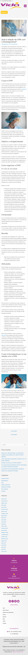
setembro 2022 (4, 513)
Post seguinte (14, 434)
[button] (25, 6)
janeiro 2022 (4, 530)
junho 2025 (3, 498)
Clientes (4, 616)
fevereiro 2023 (4, 509)
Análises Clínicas (5, 478)
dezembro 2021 (4, 532)
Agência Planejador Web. (18, 651)
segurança (24, 89)
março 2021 (4, 551)
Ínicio (4, 608)
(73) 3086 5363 (14, 570)
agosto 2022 (4, 515)
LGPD (4, 621)
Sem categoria (4, 489)
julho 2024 (3, 505)
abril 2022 (3, 524)
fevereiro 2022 (4, 528)
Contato (4, 623)
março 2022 (4, 526)
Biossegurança (5, 44)
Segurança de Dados (6, 486)
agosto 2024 (4, 503)
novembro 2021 (4, 534)
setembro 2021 (4, 538)
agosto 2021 (4, 540)
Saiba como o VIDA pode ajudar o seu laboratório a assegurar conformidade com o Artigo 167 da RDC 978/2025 (12, 454)
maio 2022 (3, 522)
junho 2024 (3, 507)
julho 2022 (3, 517)
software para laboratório (8, 612)
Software (3, 491)
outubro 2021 (4, 536)
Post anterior (14, 431)
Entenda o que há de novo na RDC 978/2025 (11, 462)
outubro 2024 (4, 500)
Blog (4, 619)
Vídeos (4, 614)
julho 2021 (3, 543)
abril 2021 (3, 549)
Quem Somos (6, 610)
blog (2, 482)
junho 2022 (3, 519)
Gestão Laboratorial (5, 484)
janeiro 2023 (4, 511)
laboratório (3, 335)
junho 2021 (3, 545)
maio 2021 (3, 547)
